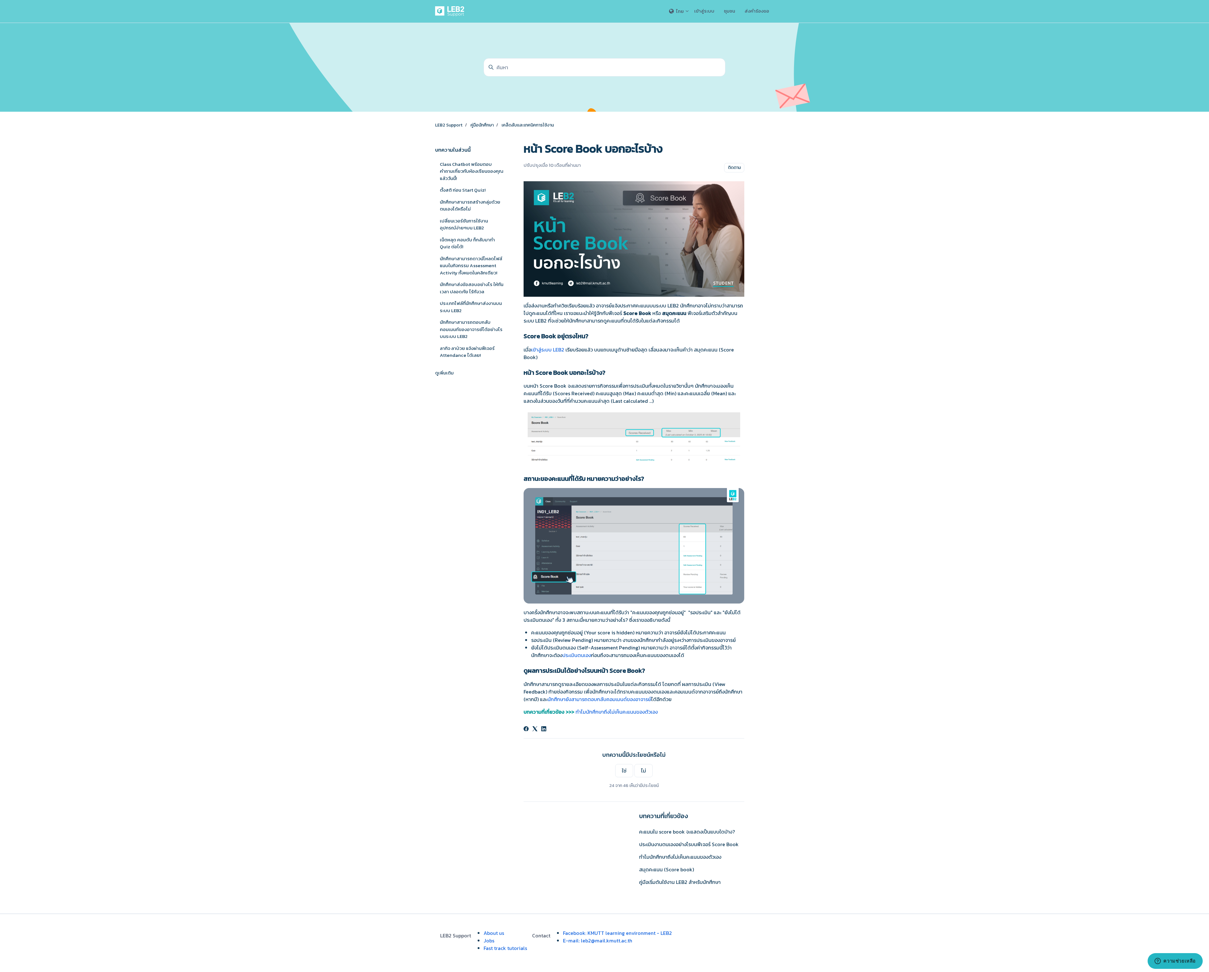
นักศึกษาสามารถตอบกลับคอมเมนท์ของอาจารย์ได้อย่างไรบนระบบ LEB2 (471, 329)
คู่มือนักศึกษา (482, 125)
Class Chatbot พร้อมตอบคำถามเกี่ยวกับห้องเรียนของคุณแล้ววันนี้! (471, 171)
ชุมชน (729, 10)
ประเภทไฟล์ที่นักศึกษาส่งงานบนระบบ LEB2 (471, 307)
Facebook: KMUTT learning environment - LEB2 (617, 933)
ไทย (680, 11)
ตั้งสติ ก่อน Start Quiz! (462, 190)
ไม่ (643, 770)
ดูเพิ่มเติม (444, 372)
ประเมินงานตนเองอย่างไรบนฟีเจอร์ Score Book (689, 844)
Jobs (489, 940)
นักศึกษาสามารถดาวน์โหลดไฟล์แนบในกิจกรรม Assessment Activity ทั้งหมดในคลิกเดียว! (471, 265)
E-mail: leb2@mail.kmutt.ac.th (597, 940)
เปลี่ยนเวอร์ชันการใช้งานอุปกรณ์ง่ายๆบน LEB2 (464, 224)
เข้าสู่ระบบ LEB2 (547, 349)
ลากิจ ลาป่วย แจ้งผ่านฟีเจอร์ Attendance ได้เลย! (467, 352)
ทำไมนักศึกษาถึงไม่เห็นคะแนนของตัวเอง (617, 712)
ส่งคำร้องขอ (757, 10)
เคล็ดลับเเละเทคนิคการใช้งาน (528, 125)
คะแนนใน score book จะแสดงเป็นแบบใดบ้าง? (687, 831)
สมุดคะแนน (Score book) (666, 869)
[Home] (451, 11)
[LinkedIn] (543, 729)
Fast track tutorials (505, 948)
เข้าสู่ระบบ (704, 10)
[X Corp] (534, 729)
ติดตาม (734, 167)
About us (494, 933)
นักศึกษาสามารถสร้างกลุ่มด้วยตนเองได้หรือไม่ (470, 205)
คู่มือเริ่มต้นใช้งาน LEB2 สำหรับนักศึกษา (680, 882)
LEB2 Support (449, 125)
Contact (541, 935)
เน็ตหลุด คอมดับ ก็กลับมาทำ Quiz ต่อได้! (467, 243)
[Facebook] (526, 729)
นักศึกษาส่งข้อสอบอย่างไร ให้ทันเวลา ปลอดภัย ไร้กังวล (471, 288)
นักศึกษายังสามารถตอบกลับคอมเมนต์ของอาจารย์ (599, 699)
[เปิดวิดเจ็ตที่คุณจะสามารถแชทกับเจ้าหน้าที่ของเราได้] (1175, 961)
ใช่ (624, 770)
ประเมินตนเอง (576, 655)
